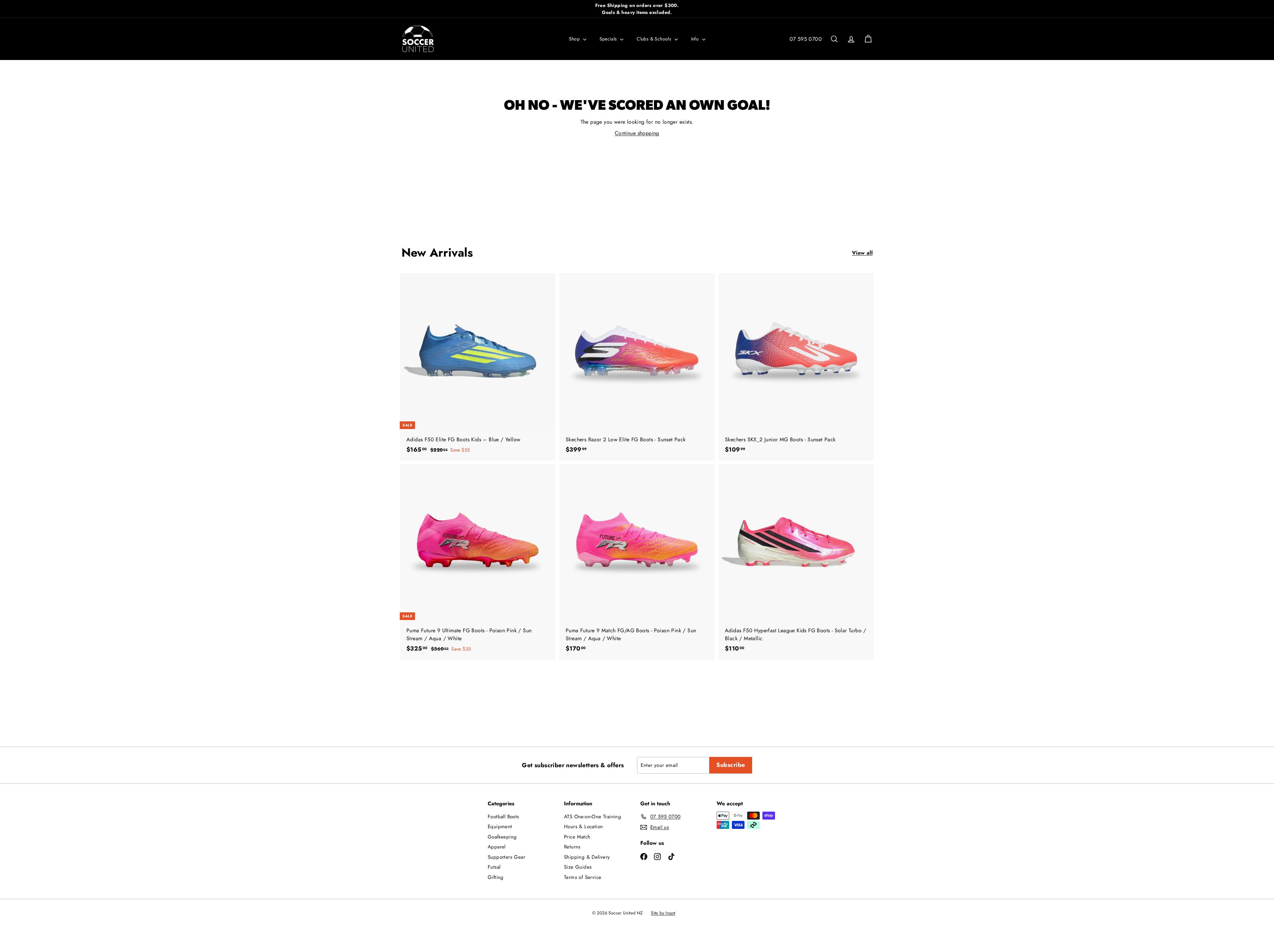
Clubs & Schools (654, 38)
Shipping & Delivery (587, 857)
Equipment (500, 826)
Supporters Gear (506, 857)
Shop (575, 38)
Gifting (496, 877)
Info (695, 38)
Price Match (577, 836)
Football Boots (503, 816)
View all (862, 253)
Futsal (494, 867)
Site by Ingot (663, 913)
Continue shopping (637, 133)
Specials (609, 38)
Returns (572, 846)
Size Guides (578, 867)
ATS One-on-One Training (592, 816)
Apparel (497, 846)
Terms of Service (582, 877)
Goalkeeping (502, 836)
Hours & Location (583, 826)
